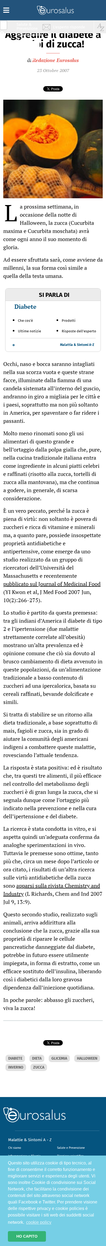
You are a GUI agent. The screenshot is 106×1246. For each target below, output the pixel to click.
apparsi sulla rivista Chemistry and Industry (51, 889)
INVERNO (15, 1067)
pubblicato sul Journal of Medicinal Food (52, 584)
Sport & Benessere (26, 57)
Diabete (25, 306)
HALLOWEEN (87, 1058)
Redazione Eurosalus (55, 60)
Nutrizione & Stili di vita (27, 47)
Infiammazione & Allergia (29, 37)
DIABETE (15, 1058)
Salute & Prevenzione (27, 26)
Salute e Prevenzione (71, 1148)
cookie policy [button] (38, 1222)
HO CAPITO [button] (27, 1236)
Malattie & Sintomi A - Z (30, 1139)
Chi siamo (14, 1148)
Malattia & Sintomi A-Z (77, 345)
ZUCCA (38, 1067)
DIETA (37, 1058)
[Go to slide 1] (14, 345)
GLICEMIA (59, 1058)
